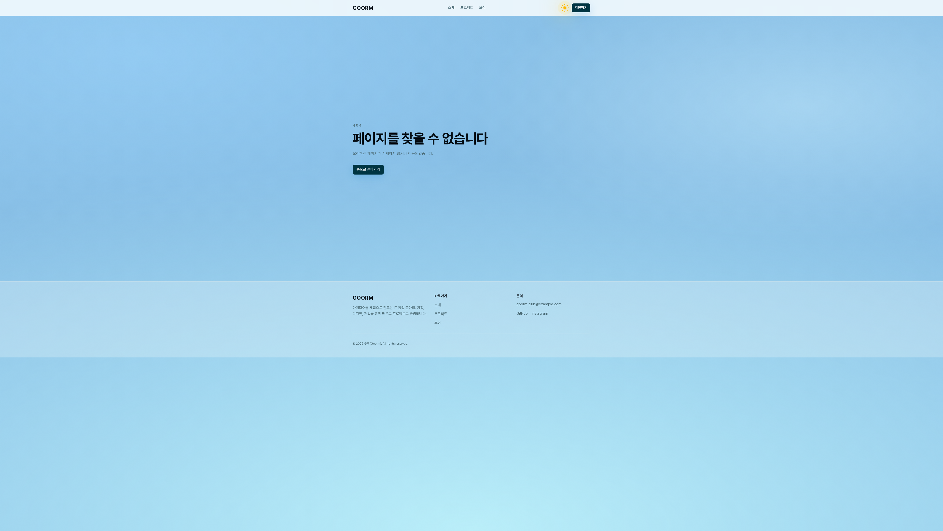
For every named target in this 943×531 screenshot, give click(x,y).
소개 (451, 7)
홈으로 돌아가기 (368, 169)
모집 (482, 7)
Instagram (540, 313)
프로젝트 (466, 7)
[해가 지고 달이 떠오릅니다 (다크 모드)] (565, 8)
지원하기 (581, 7)
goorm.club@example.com (539, 304)
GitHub (522, 313)
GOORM (363, 8)
